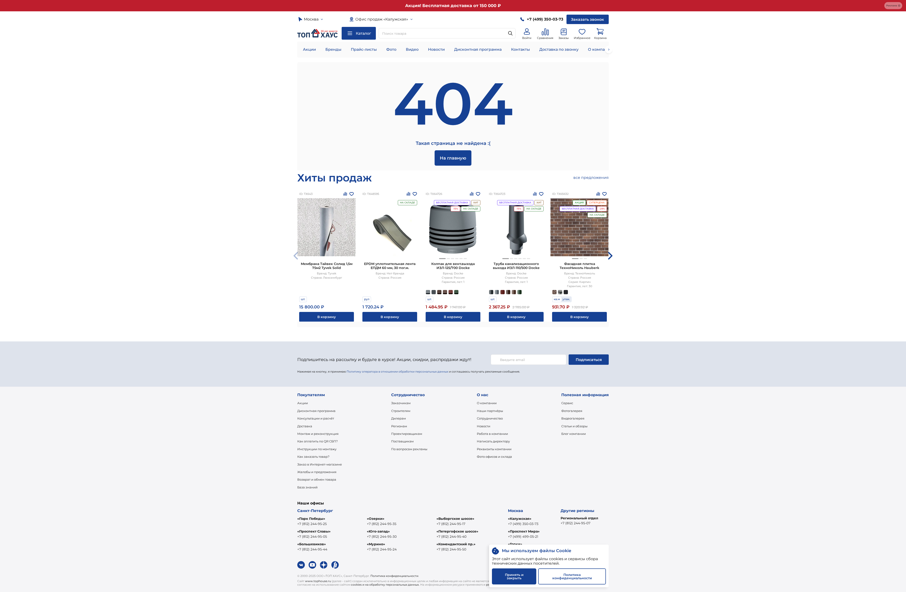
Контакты (520, 49)
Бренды (333, 49)
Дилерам (398, 418)
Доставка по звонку (559, 49)
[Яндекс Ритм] (335, 565)
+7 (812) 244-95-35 (381, 524)
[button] (442, 258)
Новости (436, 49)
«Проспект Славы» (314, 531)
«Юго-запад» (378, 531)
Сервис (567, 403)
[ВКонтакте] (301, 565)
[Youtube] (312, 565)
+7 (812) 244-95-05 (312, 536)
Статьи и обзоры (574, 426)
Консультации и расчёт (315, 418)
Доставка (304, 426)
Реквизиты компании (494, 449)
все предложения (591, 177)
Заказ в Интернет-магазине (319, 464)
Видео (412, 49)
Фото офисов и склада (494, 456)
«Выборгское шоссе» (455, 518)
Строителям (400, 411)
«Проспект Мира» (524, 531)
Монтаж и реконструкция (318, 434)
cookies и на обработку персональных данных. (385, 584)
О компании (600, 49)
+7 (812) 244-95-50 (451, 549)
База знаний (307, 487)
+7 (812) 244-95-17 (450, 524)
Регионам (399, 426)
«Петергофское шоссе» (457, 531)
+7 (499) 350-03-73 (523, 524)
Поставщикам (402, 441)
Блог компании (573, 434)
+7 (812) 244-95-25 (312, 524)
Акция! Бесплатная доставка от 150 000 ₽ (453, 5)
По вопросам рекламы (409, 449)
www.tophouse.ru (318, 581)
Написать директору (493, 441)
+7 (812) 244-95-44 (312, 549)
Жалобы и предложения (316, 472)
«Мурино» (376, 544)
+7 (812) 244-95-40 (451, 536)
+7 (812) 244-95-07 (575, 523)
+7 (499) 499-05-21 (523, 536)
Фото (391, 49)
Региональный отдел (579, 518)
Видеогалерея (572, 418)
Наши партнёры (490, 411)
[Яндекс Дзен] (323, 565)
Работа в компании (492, 434)
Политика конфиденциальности (394, 576)
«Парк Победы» (311, 518)
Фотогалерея (571, 411)
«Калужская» (519, 518)
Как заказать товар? (313, 456)
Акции (309, 49)
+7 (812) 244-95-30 (382, 536)
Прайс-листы (364, 49)
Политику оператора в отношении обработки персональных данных (397, 371)
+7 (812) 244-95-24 (382, 549)
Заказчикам (401, 403)
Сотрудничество (490, 418)
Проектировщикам (406, 434)
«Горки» (515, 544)
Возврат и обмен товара (316, 479)
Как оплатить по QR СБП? (317, 441)
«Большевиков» (311, 544)
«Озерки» (375, 518)
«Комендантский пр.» (455, 544)
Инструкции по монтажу (316, 449)
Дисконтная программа (478, 49)
